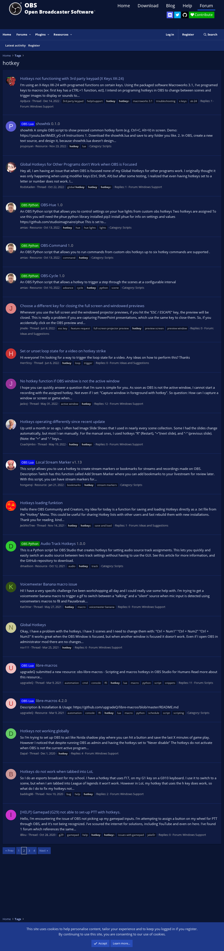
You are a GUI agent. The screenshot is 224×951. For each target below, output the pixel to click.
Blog (170, 6)
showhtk (35, 123)
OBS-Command (44, 245)
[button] (30, 34)
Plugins (40, 34)
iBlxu (23, 835)
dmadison (26, 566)
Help (187, 6)
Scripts (107, 146)
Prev (11, 850)
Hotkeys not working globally (44, 730)
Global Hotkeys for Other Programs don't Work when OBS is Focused (78, 164)
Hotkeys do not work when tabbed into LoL (56, 771)
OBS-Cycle (39, 275)
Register (34, 45)
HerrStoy (26, 363)
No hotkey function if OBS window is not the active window (69, 380)
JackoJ (24, 404)
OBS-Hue (38, 204)
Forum (206, 6)
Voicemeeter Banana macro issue (48, 584)
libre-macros (39, 665)
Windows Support (42, 106)
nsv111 (24, 647)
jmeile (24, 328)
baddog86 (26, 794)
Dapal (24, 753)
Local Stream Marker (46, 462)
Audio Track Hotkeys (48, 543)
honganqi (26, 485)
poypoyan (26, 146)
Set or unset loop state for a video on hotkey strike (63, 350)
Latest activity (15, 45)
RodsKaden (27, 187)
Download (148, 6)
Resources (61, 34)
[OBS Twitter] (177, 15)
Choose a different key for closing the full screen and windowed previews (82, 305)
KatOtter (26, 607)
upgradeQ (26, 683)
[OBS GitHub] (185, 15)
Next (42, 850)
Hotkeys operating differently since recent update (62, 421)
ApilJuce (25, 101)
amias (24, 227)
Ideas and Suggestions (34, 334)
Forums (21, 34)
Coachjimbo (28, 444)
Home (123, 6)
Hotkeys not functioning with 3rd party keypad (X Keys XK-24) (72, 78)
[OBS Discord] (170, 15)
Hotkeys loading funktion (41, 502)
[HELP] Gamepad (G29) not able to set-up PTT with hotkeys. (70, 812)
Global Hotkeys (33, 624)
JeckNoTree (27, 525)
